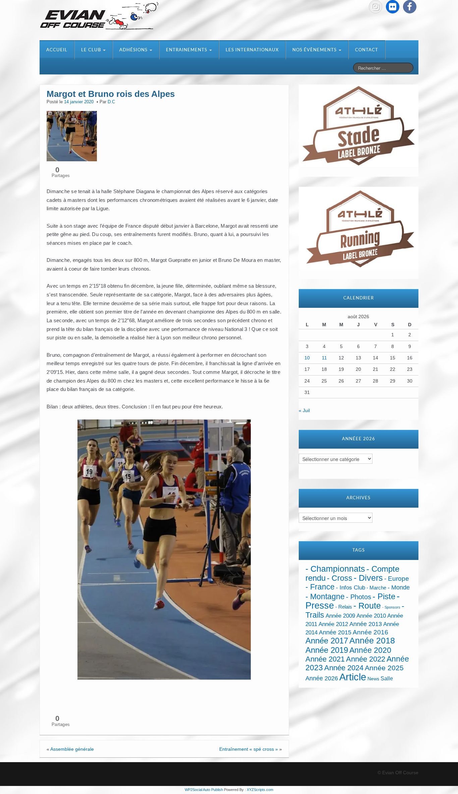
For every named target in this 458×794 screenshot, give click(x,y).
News (373, 678)
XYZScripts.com (260, 790)
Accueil (56, 50)
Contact (366, 50)
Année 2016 (370, 632)
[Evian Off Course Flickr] (392, 6)
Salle (387, 678)
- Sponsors (391, 607)
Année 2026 (321, 678)
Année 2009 (340, 616)
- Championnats (335, 568)
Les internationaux (252, 50)
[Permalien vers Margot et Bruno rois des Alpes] (72, 135)
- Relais (343, 607)
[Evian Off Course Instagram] (375, 6)
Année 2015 (335, 632)
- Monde (399, 587)
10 (307, 357)
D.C (111, 102)
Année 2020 (370, 650)
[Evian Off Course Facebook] (409, 6)
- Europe (396, 578)
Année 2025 (384, 668)
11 (324, 357)
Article (352, 676)
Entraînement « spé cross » (248, 749)
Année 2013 (365, 624)
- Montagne (325, 596)
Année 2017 (326, 640)
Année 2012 (333, 624)
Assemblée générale (72, 749)
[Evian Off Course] (99, 16)
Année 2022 (365, 659)
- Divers (368, 577)
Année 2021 (325, 659)
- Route (367, 605)
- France (320, 587)
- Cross (339, 578)
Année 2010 (371, 616)
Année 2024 (343, 668)
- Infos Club (350, 587)
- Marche (376, 587)
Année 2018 (372, 640)
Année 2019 (326, 650)
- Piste (384, 596)
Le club (91, 50)
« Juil (304, 410)
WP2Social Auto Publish (204, 790)
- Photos (358, 597)
